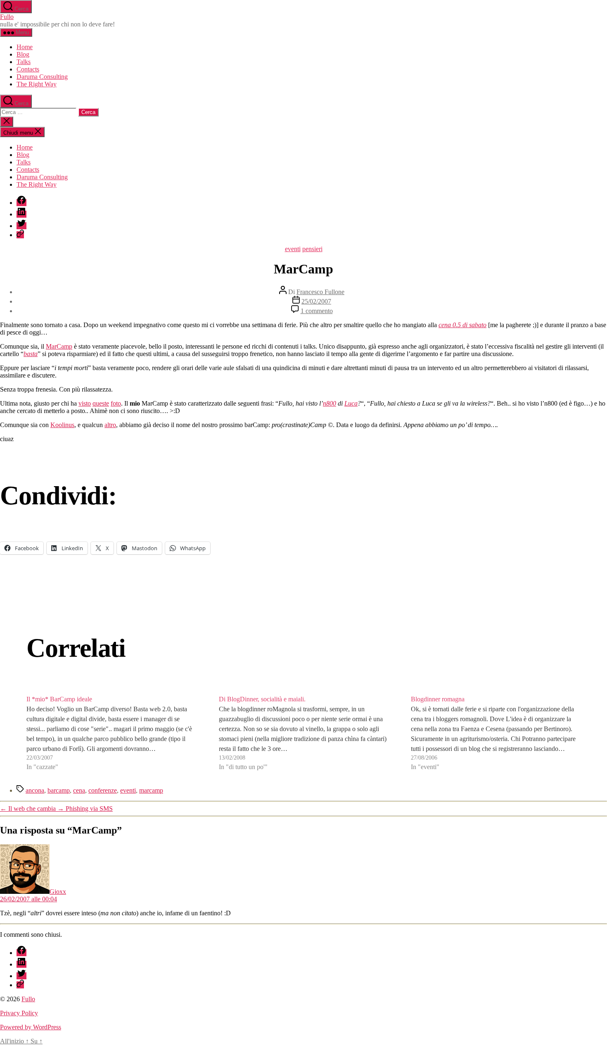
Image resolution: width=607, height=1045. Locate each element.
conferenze (102, 790)
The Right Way (37, 84)
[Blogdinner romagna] (496, 733)
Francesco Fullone (320, 291)
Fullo (7, 16)
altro (110, 424)
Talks (24, 61)
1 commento (317, 310)
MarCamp (59, 346)
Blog (23, 54)
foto (116, 403)
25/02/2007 (316, 301)
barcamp (58, 790)
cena (79, 790)
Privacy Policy (19, 1012)
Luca (351, 403)
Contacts (28, 69)
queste (100, 403)
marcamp (151, 790)
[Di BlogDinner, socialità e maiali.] (304, 733)
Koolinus (62, 424)
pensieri (312, 248)
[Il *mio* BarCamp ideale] (111, 733)
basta (31, 353)
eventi (293, 248)
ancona (35, 790)
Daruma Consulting (42, 76)
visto (84, 403)
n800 (329, 403)
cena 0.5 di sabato (462, 324)
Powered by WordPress (30, 1027)
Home (25, 46)
